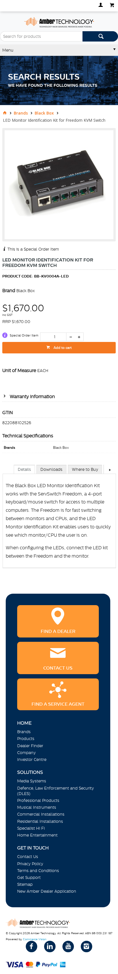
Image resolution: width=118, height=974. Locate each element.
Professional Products (38, 800)
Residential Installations (40, 821)
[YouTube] (68, 946)
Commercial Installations (40, 814)
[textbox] (41, 36)
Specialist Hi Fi (31, 828)
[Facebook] (31, 946)
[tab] (24, 469)
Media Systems (31, 781)
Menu (7, 50)
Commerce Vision (34, 939)
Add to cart (62, 348)
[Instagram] (86, 946)
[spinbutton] (53, 337)
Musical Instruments (36, 807)
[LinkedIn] (50, 946)
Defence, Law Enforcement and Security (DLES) (55, 791)
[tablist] (59, 522)
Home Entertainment (37, 835)
